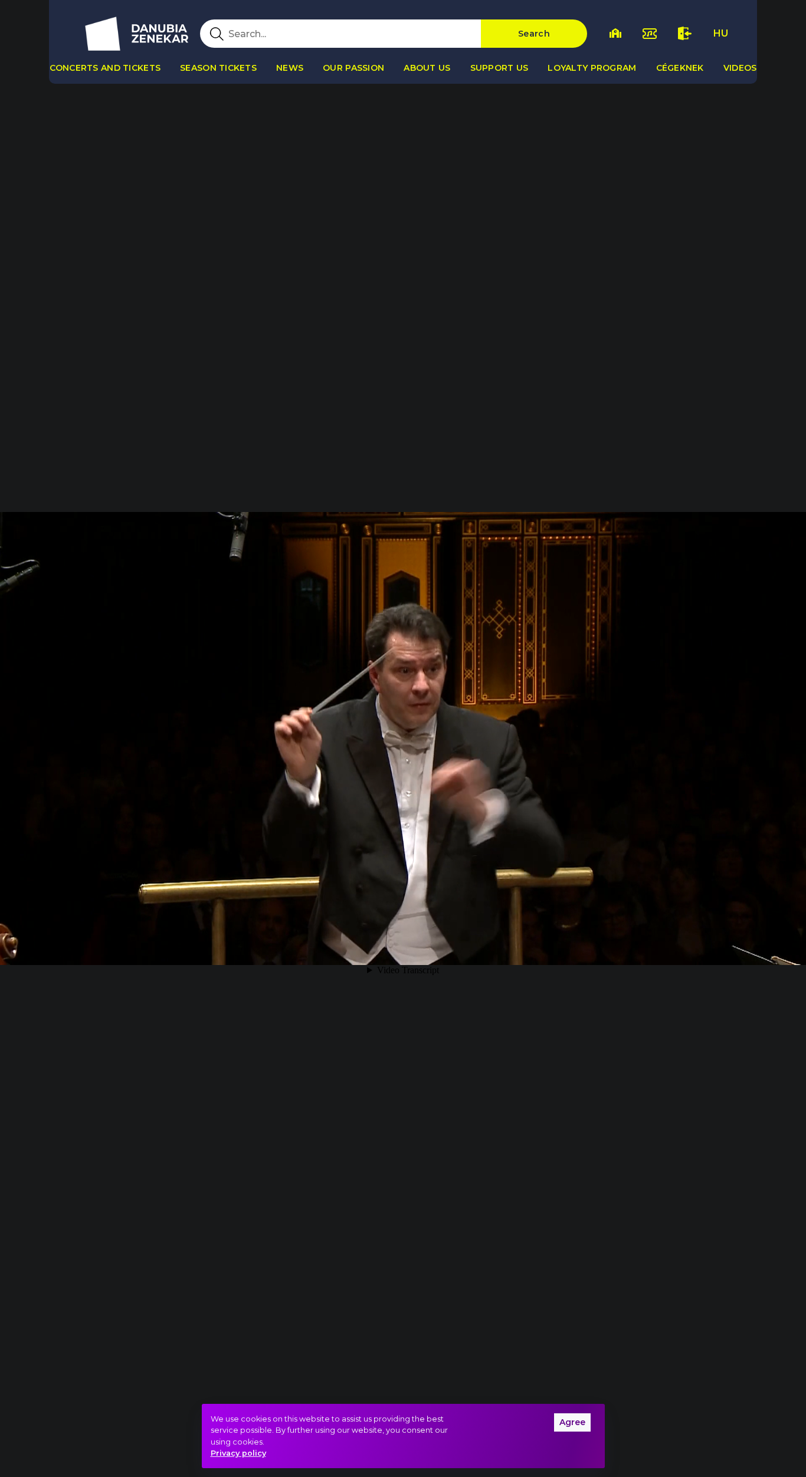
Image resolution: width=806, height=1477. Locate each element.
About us (427, 68)
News (289, 68)
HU (720, 33)
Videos (740, 68)
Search (534, 33)
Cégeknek (680, 68)
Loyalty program (592, 68)
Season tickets (218, 68)
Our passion (353, 68)
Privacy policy (238, 1453)
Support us (499, 68)
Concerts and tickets (105, 68)
